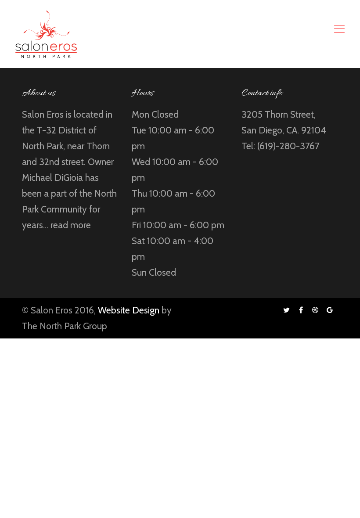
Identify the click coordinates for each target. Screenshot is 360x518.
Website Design (128, 310)
